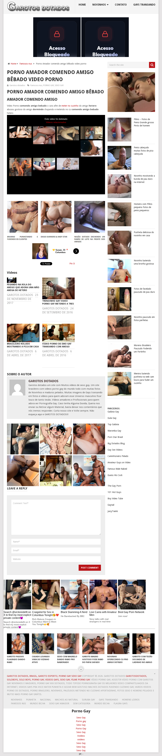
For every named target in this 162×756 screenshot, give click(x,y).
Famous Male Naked (117, 469)
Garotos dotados (17, 85)
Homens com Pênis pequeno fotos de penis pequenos (143, 207)
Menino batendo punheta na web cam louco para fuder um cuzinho (144, 378)
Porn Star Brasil (115, 437)
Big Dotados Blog (116, 443)
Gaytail (111, 505)
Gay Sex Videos (115, 449)
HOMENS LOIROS (131, 699)
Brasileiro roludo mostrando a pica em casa (23, 345)
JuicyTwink (113, 511)
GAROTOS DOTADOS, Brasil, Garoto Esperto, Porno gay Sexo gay (44, 676)
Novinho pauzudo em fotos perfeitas (144, 318)
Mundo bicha (37, 703)
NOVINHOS (99, 4)
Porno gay (81, 721)
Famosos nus (25, 63)
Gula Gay (112, 418)
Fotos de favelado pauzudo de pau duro (144, 290)
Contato (121, 4)
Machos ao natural (66, 699)
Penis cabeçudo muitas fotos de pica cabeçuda (143, 150)
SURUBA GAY (88, 699)
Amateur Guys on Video (119, 462)
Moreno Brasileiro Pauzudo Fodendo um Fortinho (143, 348)
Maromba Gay (114, 430)
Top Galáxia (113, 424)
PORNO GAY (48, 85)
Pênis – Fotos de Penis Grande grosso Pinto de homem (144, 122)
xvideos (81, 739)
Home (82, 4)
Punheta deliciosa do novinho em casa (144, 234)
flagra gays (121, 703)
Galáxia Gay (113, 411)
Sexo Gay (81, 717)
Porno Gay (81, 728)
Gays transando (144, 4)
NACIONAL (45, 699)
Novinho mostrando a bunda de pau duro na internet (144, 178)
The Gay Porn (114, 486)
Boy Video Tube (115, 498)
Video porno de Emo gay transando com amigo (56, 345)
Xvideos (81, 736)
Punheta (31, 699)
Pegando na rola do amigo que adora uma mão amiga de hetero (23, 287)
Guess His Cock (115, 475)
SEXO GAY (59, 85)
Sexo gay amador (59, 703)
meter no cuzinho (70, 105)
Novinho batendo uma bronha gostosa (144, 262)
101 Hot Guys (114, 492)
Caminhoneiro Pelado (118, 456)
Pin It (72, 263)
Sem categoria (81, 703)
